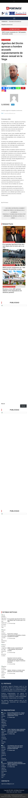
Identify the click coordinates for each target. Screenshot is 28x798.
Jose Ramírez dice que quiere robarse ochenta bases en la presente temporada (15, 747)
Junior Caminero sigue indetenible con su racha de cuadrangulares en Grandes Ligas (16, 731)
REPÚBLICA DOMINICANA (9, 242)
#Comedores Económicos (15, 21)
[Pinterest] (23, 88)
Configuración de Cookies (19, 796)
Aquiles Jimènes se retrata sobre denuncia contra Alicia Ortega (16, 671)
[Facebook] (4, 88)
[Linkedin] (13, 88)
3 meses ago (11, 750)
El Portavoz (5, 104)
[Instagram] (4, 90)
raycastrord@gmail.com (9, 113)
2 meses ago (11, 717)
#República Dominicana (7, 24)
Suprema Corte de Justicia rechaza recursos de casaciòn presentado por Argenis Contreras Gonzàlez (16, 660)
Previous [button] (23, 29)
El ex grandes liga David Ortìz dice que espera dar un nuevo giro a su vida (13, 246)
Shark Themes (18, 792)
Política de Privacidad (17, 795)
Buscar (3, 403)
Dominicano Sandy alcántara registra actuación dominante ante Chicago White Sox (16, 764)
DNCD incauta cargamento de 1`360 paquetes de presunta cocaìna (14, 268)
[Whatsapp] (18, 88)
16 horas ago (11, 652)
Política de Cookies (6, 796)
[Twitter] (8, 88)
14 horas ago (11, 623)
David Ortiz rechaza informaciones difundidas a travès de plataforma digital (16, 635)
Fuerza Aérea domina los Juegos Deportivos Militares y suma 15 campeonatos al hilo (16, 714)
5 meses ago (11, 766)
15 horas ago (11, 638)
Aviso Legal (7, 795)
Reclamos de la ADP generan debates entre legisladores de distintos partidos (12, 290)
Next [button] (25, 29)
